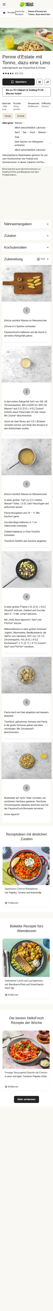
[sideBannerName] (26, 198)
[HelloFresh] (26, 4)
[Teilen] (47, 82)
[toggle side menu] (4, 4)
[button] (26, 235)
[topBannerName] (26, 22)
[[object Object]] (40, 82)
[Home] (4, 13)
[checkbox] (3, 73)
